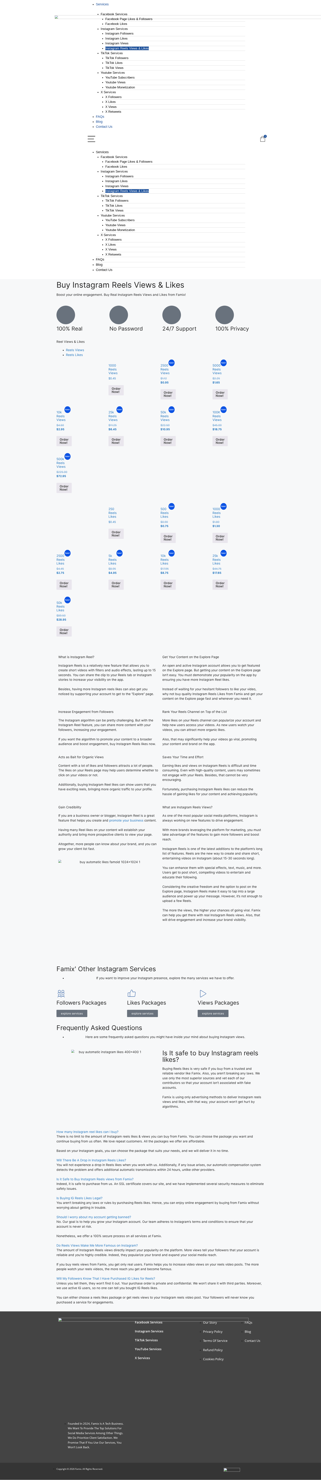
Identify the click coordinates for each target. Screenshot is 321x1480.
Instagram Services (114, 29)
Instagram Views (117, 43)
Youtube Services (113, 72)
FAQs (100, 116)
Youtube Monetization (120, 87)
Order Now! (116, 390)
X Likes (110, 102)
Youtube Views (115, 82)
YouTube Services (148, 1349)
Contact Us (104, 127)
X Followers (113, 97)
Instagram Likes (116, 38)
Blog (99, 121)
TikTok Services (112, 53)
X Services (108, 92)
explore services (72, 1013)
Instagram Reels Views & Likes (127, 48)
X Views (111, 107)
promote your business (126, 820)
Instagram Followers (119, 33)
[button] (165, 139)
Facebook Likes (116, 24)
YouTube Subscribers (120, 77)
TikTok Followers (117, 58)
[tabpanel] (160, 432)
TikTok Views (114, 68)
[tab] (75, 350)
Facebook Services (114, 14)
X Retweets (113, 111)
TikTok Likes (114, 63)
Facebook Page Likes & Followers (129, 19)
